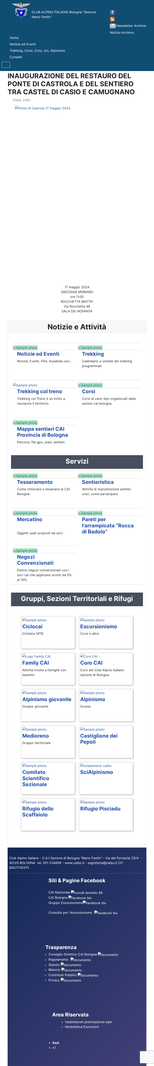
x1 (54, 1048)
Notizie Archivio (122, 32)
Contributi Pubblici (63, 975)
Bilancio (55, 970)
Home (14, 38)
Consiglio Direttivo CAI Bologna (73, 954)
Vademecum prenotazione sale (89, 1022)
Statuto (55, 965)
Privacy (55, 980)
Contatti (16, 57)
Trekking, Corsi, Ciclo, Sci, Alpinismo (37, 51)
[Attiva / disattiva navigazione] (6, 65)
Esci (56, 1043)
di (64, 858)
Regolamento (59, 959)
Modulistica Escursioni (82, 1027)
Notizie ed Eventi (23, 44)
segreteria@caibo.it (102, 863)
